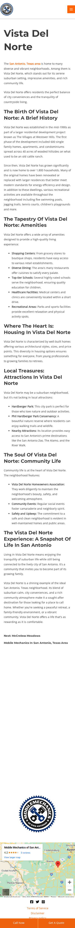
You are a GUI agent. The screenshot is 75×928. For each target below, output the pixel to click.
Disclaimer (37, 913)
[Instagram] (43, 902)
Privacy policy (37, 918)
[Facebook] (31, 902)
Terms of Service (37, 908)
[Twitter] (37, 902)
